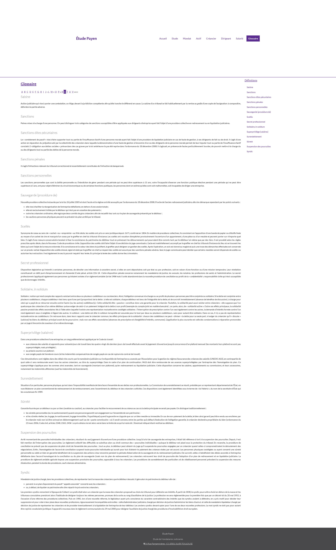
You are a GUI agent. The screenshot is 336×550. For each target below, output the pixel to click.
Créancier (211, 38)
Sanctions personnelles (257, 107)
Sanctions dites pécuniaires (259, 97)
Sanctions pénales (255, 102)
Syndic (250, 151)
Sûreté (250, 141)
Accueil (163, 38)
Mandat (187, 38)
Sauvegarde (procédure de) (259, 112)
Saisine (250, 87)
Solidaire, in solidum (256, 126)
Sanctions (251, 92)
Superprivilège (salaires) (257, 131)
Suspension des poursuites (259, 146)
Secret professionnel (256, 121)
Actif (198, 38)
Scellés (250, 117)
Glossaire (253, 38)
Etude (175, 38)
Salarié (239, 38)
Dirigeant (226, 38)
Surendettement (254, 136)
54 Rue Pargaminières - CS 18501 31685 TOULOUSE (169, 543)
